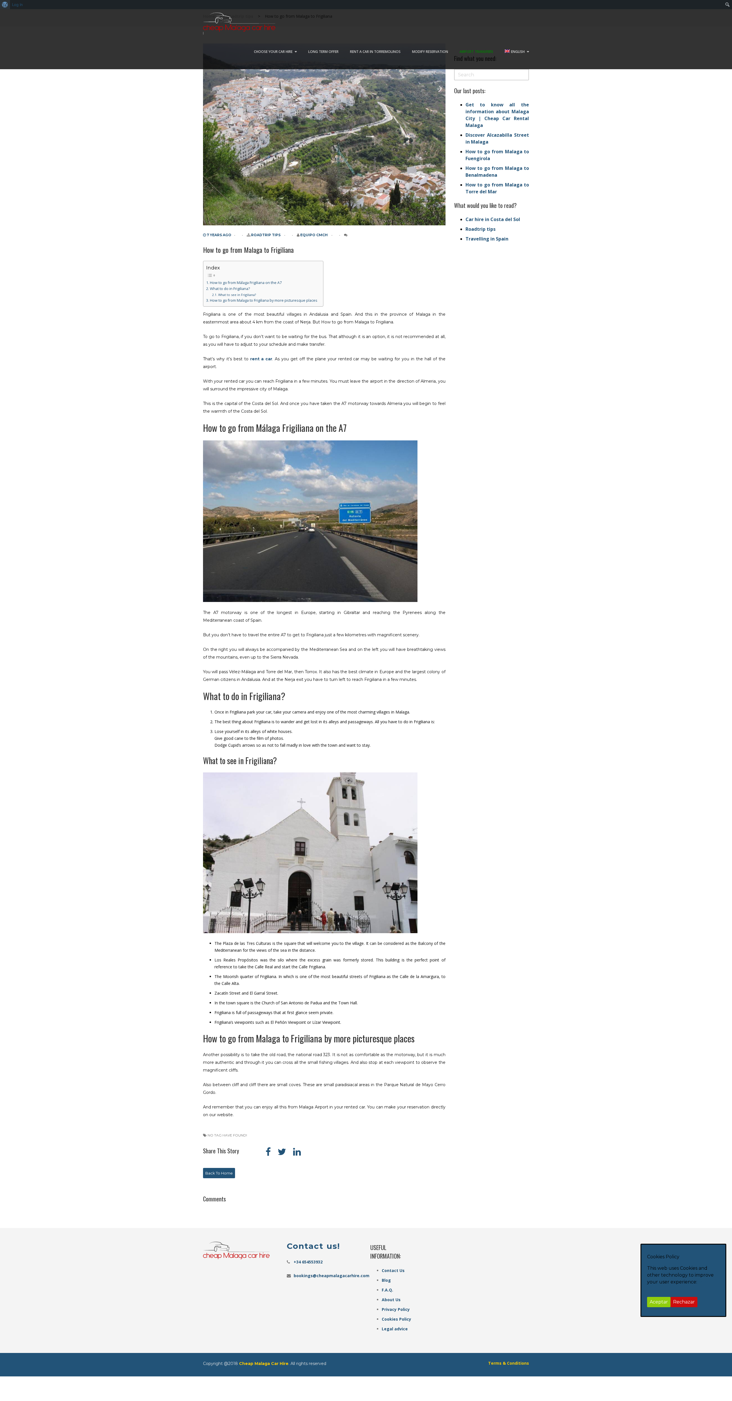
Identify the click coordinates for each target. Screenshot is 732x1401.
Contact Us (393, 1270)
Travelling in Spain (487, 239)
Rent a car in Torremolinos (375, 51)
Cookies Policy (396, 1319)
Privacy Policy (396, 1309)
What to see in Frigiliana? (237, 295)
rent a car (260, 358)
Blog (386, 1280)
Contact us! (313, 1246)
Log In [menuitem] (17, 4)
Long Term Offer (323, 51)
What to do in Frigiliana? (230, 288)
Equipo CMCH (314, 235)
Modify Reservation (430, 51)
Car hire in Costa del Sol (493, 219)
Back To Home (219, 1173)
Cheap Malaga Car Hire (264, 1363)
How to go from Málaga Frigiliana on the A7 (246, 282)
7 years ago (218, 235)
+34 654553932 (308, 1262)
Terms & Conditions (508, 1363)
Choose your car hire (273, 51)
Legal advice (395, 1329)
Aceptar (659, 1302)
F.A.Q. (387, 1290)
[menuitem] (5, 4)
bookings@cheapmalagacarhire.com (331, 1275)
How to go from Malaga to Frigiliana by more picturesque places (263, 300)
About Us (391, 1299)
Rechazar (684, 1302)
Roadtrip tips (266, 235)
